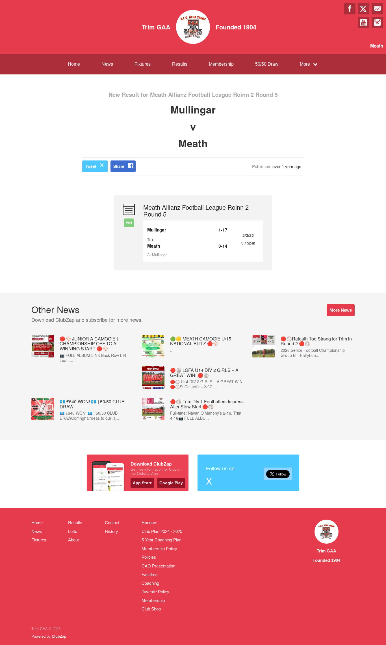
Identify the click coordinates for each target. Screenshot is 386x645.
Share (118, 166)
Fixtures (143, 64)
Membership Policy (159, 548)
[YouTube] (363, 22)
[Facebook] (349, 8)
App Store (142, 483)
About (73, 539)
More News (340, 310)
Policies (149, 557)
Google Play (171, 483)
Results (179, 64)
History (111, 531)
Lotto (72, 531)
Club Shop (151, 609)
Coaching (150, 583)
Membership (221, 64)
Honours (149, 522)
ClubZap (59, 636)
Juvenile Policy (155, 591)
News (107, 64)
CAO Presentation (158, 565)
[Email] (377, 8)
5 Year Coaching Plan (161, 539)
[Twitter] (363, 8)
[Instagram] (377, 22)
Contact (112, 522)
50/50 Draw (266, 64)
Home (74, 64)
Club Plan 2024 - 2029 (162, 531)
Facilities (150, 574)
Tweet (90, 166)
